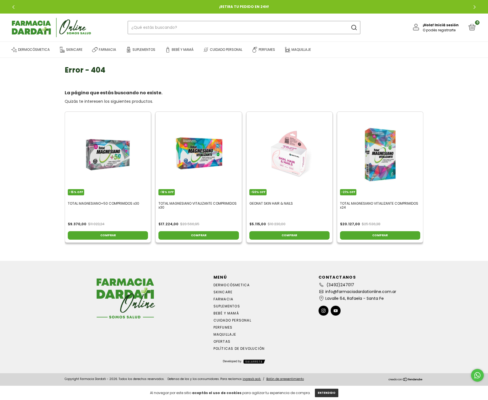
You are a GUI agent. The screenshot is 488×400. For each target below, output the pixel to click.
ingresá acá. (252, 379)
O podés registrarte (439, 30)
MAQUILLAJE (224, 334)
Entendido (327, 393)
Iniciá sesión (447, 25)
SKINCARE (223, 292)
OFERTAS (221, 341)
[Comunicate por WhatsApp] (477, 375)
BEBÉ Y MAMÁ (226, 313)
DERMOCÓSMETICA (231, 285)
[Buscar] (353, 28)
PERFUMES (223, 327)
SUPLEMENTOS (226, 306)
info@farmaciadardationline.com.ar (360, 291)
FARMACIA (223, 299)
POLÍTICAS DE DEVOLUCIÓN (239, 348)
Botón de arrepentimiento (285, 379)
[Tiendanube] (405, 379)
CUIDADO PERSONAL (232, 320)
